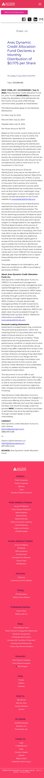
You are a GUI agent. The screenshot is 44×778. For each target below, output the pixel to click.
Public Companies (21, 480)
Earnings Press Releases (21, 557)
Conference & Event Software (21, 580)
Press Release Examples (21, 663)
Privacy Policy (25, 772)
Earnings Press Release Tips (21, 643)
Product (21, 680)
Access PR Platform (21, 506)
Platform (21, 683)
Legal (21, 489)
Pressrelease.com (21, 729)
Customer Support (21, 752)
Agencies (21, 486)
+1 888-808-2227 (21, 746)
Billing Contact (21, 758)
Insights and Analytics (21, 528)
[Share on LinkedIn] (35, 19)
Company (21, 686)
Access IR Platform (21, 545)
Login (21, 743)
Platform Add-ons (21, 614)
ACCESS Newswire (21, 723)
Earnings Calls (21, 554)
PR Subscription (21, 594)
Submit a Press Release (21, 597)
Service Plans (21, 611)
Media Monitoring (21, 519)
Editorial (21, 755)
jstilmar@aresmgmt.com (12, 429)
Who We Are (21, 700)
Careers (21, 709)
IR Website (21, 548)
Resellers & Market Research (21, 493)
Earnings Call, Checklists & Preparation (21, 640)
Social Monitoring (21, 525)
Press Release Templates (21, 660)
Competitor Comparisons (21, 634)
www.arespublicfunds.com (23, 199)
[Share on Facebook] (23, 19)
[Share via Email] (41, 19)
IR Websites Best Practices (21, 637)
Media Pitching (21, 516)
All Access (21, 577)
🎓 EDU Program (21, 666)
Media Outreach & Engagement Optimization (21, 631)
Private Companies (21, 483)
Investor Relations (21, 706)
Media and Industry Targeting (21, 522)
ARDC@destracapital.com (13, 443)
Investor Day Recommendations (21, 646)
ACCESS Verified (21, 531)
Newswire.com (21, 726)
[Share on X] (29, 19)
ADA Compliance (21, 551)
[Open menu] (39, 4)
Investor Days (21, 560)
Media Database (21, 512)
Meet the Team (21, 703)
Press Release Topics (21, 628)
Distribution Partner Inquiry (21, 761)
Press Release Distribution (21, 509)
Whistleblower (21, 564)
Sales (21, 749)
